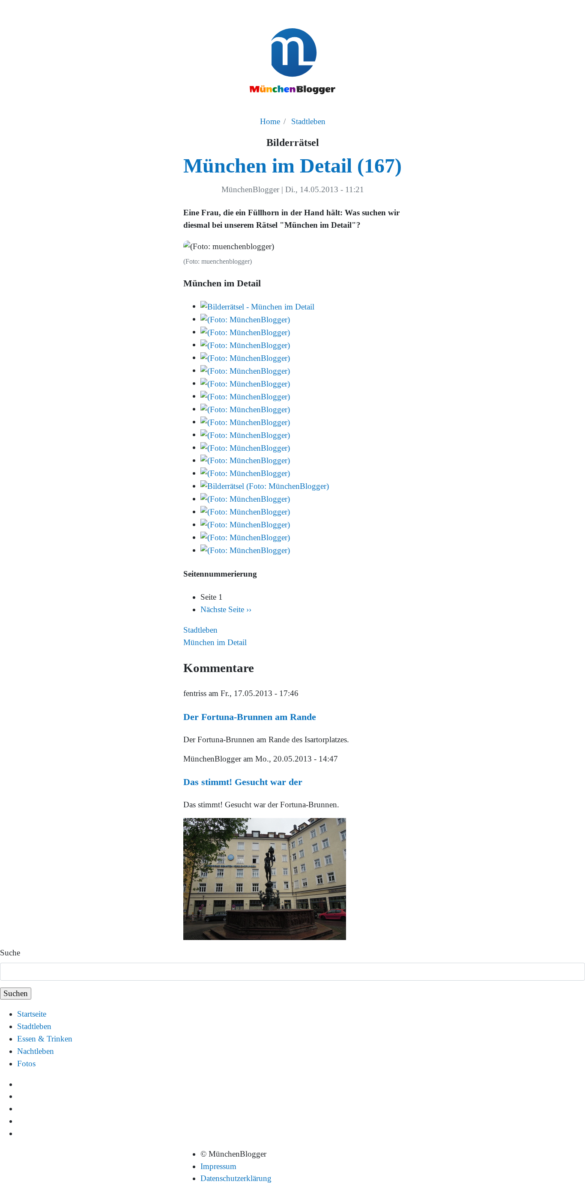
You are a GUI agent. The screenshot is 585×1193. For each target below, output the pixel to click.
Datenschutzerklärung (236, 1178)
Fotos (26, 1063)
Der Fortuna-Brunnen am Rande (249, 716)
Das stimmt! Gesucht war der (242, 781)
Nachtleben (35, 1051)
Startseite (31, 1013)
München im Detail (215, 642)
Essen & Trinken (44, 1038)
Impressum (218, 1166)
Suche (10, 952)
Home (270, 121)
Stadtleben (308, 121)
